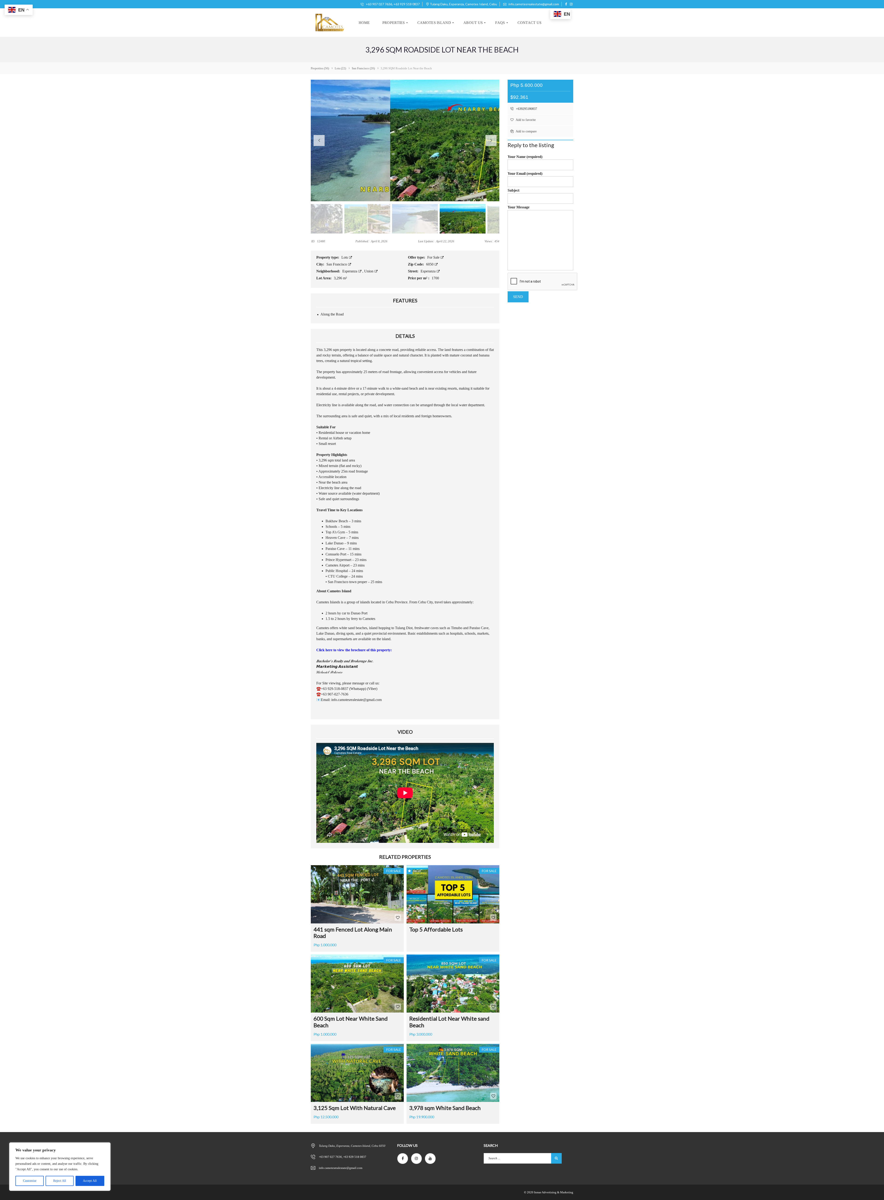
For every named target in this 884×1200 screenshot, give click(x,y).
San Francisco (337, 264)
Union (369, 271)
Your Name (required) (525, 157)
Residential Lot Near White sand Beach (449, 1021)
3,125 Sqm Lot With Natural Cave (355, 1107)
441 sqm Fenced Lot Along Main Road (353, 932)
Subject (513, 190)
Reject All (59, 1180)
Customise (29, 1180)
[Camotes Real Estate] (329, 22)
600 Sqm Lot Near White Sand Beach (351, 1021)
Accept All (90, 1180)
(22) (340, 68)
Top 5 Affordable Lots (436, 929)
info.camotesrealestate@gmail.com (533, 4)
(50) (320, 68)
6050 (430, 264)
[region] (59, 1166)
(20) (363, 68)
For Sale (433, 257)
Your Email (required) (525, 173)
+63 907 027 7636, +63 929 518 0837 (392, 4)
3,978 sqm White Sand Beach (445, 1107)
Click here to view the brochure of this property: (354, 650)
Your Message (518, 207)
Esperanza (350, 271)
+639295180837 (526, 109)
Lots (345, 257)
